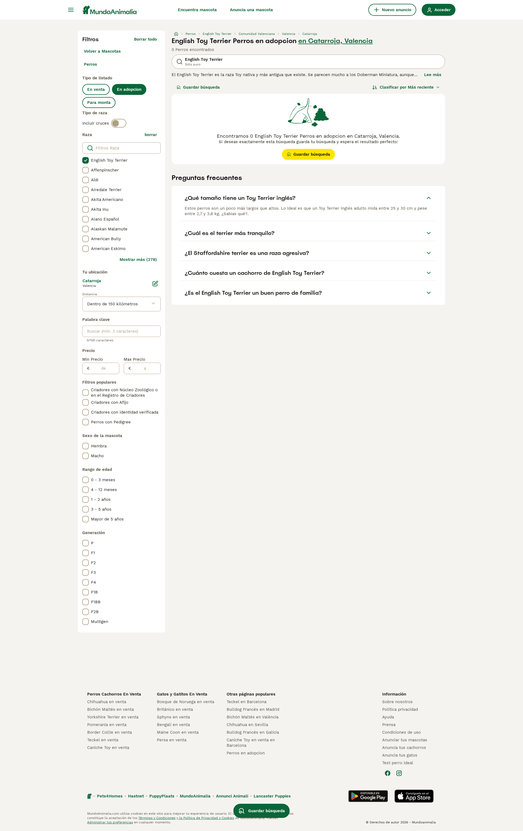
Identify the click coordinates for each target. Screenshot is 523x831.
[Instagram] (399, 773)
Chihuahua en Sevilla (247, 724)
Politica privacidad (400, 709)
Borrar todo (145, 39)
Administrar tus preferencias (110, 822)
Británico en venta (175, 709)
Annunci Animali (232, 796)
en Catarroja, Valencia (335, 41)
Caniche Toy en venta (108, 747)
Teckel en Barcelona (246, 701)
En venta (96, 89)
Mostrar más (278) (138, 259)
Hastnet (136, 796)
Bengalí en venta (173, 724)
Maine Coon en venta (178, 732)
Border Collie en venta (109, 732)
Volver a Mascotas (102, 51)
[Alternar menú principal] (70, 9)
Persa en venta (171, 739)
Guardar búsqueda (201, 87)
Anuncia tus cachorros (404, 747)
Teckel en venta (102, 739)
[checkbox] (85, 160)
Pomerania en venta (106, 724)
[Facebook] (387, 773)
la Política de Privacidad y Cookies (206, 818)
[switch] (118, 123)
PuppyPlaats (161, 796)
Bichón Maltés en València (252, 717)
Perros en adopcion (246, 753)
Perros (90, 64)
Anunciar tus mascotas (404, 739)
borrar (151, 134)
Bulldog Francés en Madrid (253, 709)
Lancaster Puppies (272, 796)
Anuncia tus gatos (399, 755)
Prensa (389, 724)
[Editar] (155, 283)
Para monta (99, 102)
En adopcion (129, 89)
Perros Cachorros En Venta (114, 694)
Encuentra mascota (197, 9)
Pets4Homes (110, 796)
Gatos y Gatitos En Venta (182, 694)
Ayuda (388, 717)
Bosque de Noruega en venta (185, 701)
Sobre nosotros (397, 701)
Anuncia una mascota (251, 9)
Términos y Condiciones (156, 818)
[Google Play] (368, 796)
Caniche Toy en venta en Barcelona (251, 742)
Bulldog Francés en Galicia (253, 732)
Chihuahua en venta (106, 701)
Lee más (432, 74)
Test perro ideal (397, 762)
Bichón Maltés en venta (110, 709)
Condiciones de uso (401, 732)
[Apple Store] (414, 796)
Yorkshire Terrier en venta (112, 717)
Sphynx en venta (173, 717)
